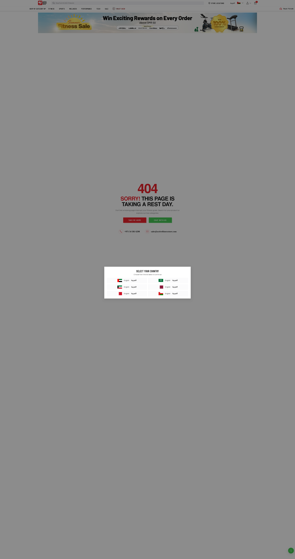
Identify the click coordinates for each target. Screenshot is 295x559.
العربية (133, 280)
